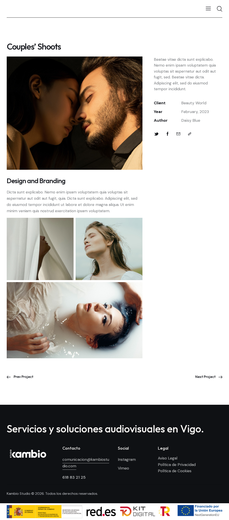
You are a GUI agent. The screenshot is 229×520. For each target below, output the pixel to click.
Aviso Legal (167, 458)
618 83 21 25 (74, 477)
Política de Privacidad (177, 464)
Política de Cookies (174, 470)
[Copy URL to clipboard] (189, 134)
